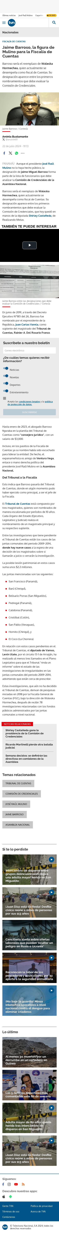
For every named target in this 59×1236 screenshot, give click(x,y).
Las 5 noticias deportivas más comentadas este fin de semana (28, 1094)
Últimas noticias (9, 15)
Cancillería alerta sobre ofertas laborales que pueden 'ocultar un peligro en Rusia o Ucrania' (29, 943)
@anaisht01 (12, 139)
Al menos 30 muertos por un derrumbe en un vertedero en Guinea (26, 1060)
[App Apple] (4, 1196)
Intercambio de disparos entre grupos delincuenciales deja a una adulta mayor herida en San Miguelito (28, 875)
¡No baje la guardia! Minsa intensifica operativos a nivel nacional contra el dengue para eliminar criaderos (28, 1006)
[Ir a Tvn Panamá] (28, 22)
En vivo (52, 15)
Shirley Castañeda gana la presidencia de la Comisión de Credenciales (25, 733)
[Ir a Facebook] (3, 1184)
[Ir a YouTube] (16, 1184)
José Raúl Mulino (26, 15)
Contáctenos (8, 1217)
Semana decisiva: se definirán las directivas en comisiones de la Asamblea (26, 758)
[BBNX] (5, 1227)
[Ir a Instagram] (10, 1184)
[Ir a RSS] (23, 1184)
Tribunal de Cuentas (17, 503)
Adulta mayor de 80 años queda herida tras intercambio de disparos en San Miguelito (28, 1125)
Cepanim (39, 15)
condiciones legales (29, 401)
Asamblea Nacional (18, 824)
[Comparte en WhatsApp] (16, 153)
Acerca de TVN (38, 1211)
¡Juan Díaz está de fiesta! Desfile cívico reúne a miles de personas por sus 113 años (29, 910)
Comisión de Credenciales (22, 793)
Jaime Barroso (15, 814)
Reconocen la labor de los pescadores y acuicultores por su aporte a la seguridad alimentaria (29, 975)
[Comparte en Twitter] (10, 153)
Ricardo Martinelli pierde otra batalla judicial (29, 746)
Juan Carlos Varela (26, 324)
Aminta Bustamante (15, 136)
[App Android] (11, 1196)
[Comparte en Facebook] (4, 153)
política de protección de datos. (30, 403)
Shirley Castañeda (40, 215)
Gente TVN (7, 1206)
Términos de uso (10, 1211)
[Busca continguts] (54, 22)
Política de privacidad (41, 1206)
